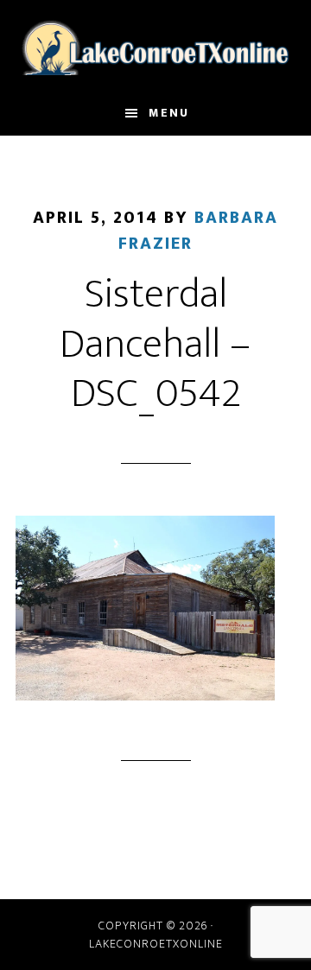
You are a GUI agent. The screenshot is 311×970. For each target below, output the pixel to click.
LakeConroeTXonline (155, 46)
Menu (169, 113)
